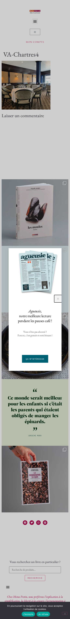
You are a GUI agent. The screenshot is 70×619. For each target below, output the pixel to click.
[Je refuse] (65, 613)
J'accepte (28, 614)
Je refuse (43, 614)
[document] (35, 309)
